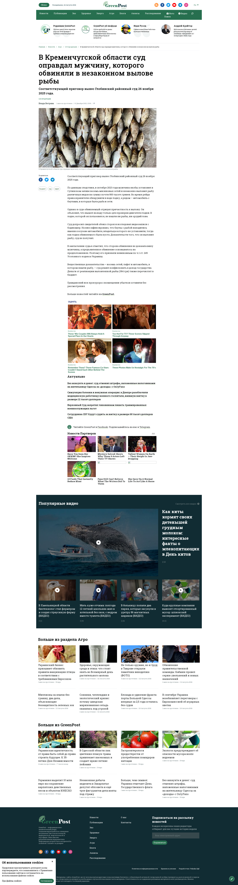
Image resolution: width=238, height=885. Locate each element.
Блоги (123, 13)
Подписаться (160, 842)
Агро (111, 13)
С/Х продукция (71, 47)
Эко (74, 13)
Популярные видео (58, 503)
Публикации (60, 13)
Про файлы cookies (11, 880)
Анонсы (135, 13)
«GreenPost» (76, 877)
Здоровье (86, 13)
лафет (57, 189)
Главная (42, 47)
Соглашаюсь (46, 881)
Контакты (126, 822)
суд (50, 189)
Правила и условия (168, 869)
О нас (123, 817)
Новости (43, 13)
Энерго (100, 13)
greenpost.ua (76, 879)
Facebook (103, 427)
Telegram (144, 427)
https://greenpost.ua (171, 877)
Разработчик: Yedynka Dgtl (189, 869)
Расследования (153, 13)
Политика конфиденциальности (145, 869)
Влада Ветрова (46, 103)
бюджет (42, 189)
